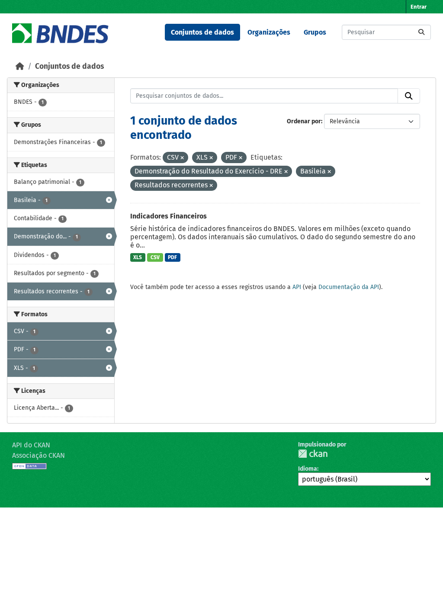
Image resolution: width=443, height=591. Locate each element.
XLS (137, 257)
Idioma (307, 468)
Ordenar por (304, 121)
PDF (172, 257)
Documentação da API (348, 287)
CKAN (312, 453)
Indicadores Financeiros (168, 216)
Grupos (315, 32)
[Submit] (421, 32)
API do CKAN (31, 445)
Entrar (419, 6)
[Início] (20, 66)
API (296, 287)
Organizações (268, 32)
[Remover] (182, 158)
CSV (155, 257)
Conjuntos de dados (202, 32)
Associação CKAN (38, 455)
